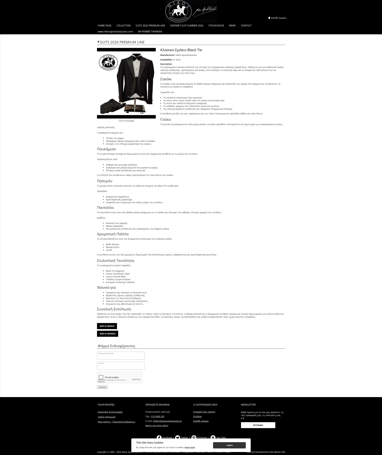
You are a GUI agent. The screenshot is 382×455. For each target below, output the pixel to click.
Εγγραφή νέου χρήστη (204, 411)
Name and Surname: (106, 353)
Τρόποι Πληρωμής (107, 416)
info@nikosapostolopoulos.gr (167, 421)
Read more (190, 447)
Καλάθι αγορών (278, 17)
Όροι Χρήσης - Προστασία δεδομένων (116, 421)
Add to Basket (107, 326)
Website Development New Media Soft (266, 452)
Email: (101, 363)
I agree (229, 445)
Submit (102, 387)
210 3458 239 (157, 416)
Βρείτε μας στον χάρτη (156, 425)
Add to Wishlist (107, 333)
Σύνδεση (197, 416)
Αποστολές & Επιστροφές (110, 412)
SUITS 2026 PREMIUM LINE (122, 42)
